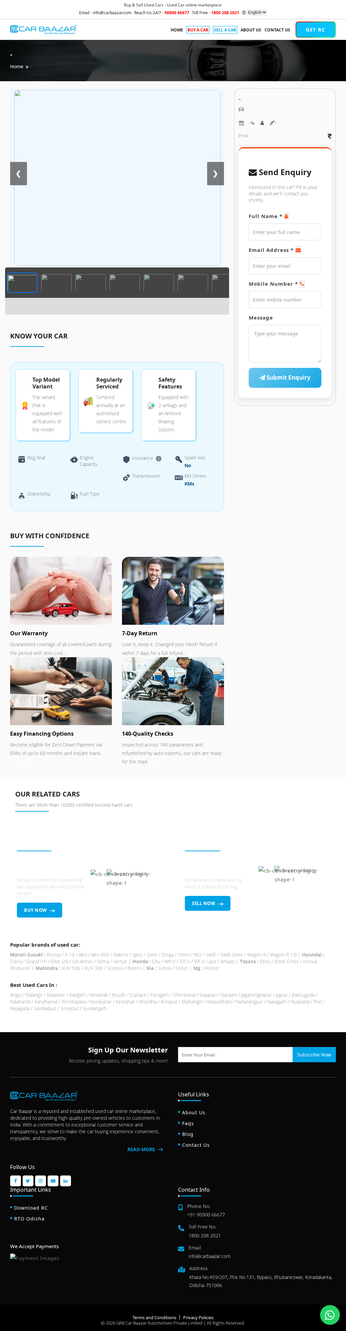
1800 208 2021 (205, 1235)
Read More (141, 1149)
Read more (78, 653)
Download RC (31, 1208)
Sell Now (204, 903)
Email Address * (271, 249)
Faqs (188, 1123)
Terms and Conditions (154, 1317)
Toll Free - (215, 13)
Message (261, 317)
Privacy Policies (198, 1317)
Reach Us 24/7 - (161, 13)
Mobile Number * (273, 283)
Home (177, 30)
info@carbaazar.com (209, 1256)
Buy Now (36, 910)
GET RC (315, 29)
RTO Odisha (29, 1218)
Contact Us (277, 30)
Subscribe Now (314, 1054)
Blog (188, 1134)
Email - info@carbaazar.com (105, 13)
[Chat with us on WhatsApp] (330, 1315)
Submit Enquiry (288, 377)
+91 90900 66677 (206, 1214)
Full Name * (265, 216)
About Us (251, 30)
